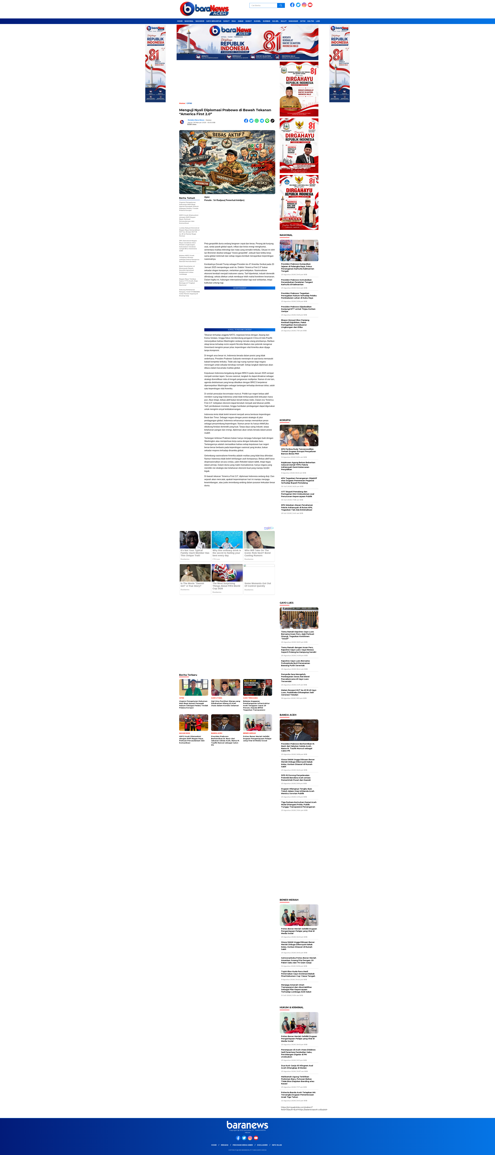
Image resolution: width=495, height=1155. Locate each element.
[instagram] (304, 6)
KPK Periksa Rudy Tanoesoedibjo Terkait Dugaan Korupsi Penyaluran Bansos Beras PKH (298, 451)
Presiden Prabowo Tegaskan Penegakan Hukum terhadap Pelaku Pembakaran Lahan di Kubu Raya (299, 295)
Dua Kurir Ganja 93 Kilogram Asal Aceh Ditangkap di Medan (297, 1066)
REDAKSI (224, 1145)
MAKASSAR (293, 21)
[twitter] (298, 6)
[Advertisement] (227, 83)
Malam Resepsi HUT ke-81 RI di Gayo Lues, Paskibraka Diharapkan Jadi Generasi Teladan (298, 692)
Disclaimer (262, 1145)
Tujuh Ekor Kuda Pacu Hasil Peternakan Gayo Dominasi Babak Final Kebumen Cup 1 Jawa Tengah (298, 973)
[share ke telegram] (262, 122)
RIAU (234, 21)
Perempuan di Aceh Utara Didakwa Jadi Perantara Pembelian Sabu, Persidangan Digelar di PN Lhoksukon (298, 1053)
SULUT (284, 21)
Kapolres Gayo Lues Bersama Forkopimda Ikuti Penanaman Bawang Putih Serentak (295, 663)
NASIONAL (189, 21)
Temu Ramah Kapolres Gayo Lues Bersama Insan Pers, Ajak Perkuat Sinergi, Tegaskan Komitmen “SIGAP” (297, 635)
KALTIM (310, 21)
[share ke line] (267, 122)
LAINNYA (319, 21)
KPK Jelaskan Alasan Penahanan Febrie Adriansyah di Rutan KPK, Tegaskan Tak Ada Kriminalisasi (297, 507)
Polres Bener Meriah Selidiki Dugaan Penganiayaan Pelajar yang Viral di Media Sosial (299, 931)
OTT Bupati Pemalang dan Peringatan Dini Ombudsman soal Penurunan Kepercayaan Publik (297, 494)
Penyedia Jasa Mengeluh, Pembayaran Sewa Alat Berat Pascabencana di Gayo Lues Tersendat (295, 678)
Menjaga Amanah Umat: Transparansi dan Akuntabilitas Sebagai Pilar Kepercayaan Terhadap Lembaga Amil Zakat (296, 988)
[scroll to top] (478, 1151)
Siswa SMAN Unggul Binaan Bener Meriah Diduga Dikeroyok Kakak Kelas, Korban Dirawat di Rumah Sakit (298, 763)
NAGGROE (200, 21)
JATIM (302, 21)
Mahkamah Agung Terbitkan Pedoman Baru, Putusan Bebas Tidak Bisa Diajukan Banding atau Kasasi (297, 1080)
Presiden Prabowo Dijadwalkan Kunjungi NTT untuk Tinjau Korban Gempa (298, 309)
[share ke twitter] (252, 122)
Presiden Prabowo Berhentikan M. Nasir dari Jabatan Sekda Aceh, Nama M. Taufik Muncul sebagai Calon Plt (298, 747)
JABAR (240, 21)
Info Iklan (277, 1145)
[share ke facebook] (246, 122)
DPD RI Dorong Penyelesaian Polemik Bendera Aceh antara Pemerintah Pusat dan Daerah (296, 777)
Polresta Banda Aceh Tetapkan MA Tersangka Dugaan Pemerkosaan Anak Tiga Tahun (298, 1094)
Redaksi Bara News (196, 120)
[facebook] (292, 6)
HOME (180, 21)
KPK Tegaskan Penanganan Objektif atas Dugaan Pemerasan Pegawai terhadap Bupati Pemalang (299, 480)
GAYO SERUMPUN (213, 21)
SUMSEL (257, 21)
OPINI (189, 103)
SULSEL (275, 21)
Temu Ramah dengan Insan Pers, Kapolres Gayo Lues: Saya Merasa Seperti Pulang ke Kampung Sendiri (298, 649)
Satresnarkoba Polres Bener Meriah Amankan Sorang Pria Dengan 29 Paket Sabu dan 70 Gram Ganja (298, 960)
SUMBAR (266, 21)
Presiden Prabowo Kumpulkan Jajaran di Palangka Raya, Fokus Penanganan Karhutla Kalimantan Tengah (297, 267)
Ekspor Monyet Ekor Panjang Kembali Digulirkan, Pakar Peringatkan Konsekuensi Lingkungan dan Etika (295, 323)
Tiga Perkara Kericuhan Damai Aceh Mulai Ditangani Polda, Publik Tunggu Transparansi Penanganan (298, 804)
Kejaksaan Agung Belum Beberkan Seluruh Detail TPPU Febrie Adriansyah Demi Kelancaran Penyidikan (298, 466)
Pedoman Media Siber (243, 1145)
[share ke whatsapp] (257, 122)
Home (214, 1145)
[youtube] (310, 6)
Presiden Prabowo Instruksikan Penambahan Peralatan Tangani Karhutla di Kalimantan (297, 282)
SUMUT (226, 21)
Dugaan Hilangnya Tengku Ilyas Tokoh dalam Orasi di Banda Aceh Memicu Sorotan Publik (297, 791)
